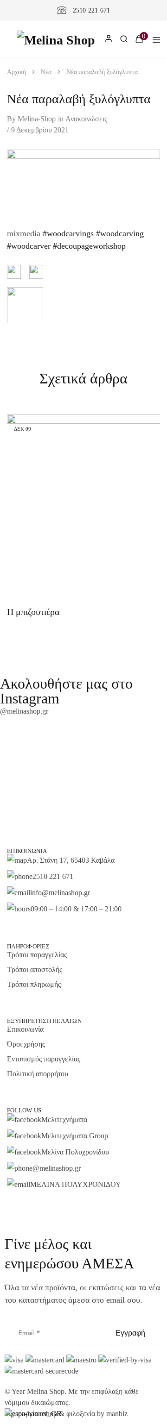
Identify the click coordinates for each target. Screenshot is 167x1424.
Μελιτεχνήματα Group (74, 1136)
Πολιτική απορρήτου (37, 1074)
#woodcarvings (67, 233)
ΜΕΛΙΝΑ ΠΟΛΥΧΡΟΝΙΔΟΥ (75, 1184)
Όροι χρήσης (26, 1044)
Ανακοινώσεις (86, 119)
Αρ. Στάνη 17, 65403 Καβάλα (71, 860)
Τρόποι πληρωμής (34, 984)
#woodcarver (29, 246)
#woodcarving (119, 233)
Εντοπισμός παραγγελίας (43, 1059)
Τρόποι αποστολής (34, 969)
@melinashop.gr (24, 711)
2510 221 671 (91, 10)
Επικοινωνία (25, 1029)
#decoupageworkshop (88, 246)
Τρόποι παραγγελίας (37, 955)
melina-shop (37, 119)
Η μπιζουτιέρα (33, 612)
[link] (124, 40)
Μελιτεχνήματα (64, 1119)
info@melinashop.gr (60, 893)
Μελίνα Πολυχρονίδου (75, 1152)
